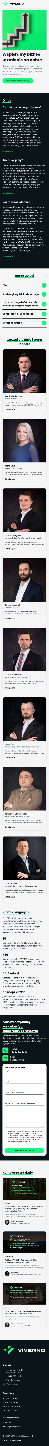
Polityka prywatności (10, 1417)
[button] (7, 151)
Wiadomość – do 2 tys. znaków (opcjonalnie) (20, 1104)
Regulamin (6, 1422)
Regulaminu (35, 1131)
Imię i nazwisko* (10, 1071)
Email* (7, 1082)
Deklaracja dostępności (11, 1426)
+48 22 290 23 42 (18, 1052)
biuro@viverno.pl (18, 1060)
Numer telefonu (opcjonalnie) (15, 1093)
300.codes (16, 1440)
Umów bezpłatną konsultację (18, 81)
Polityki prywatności (15, 1133)
